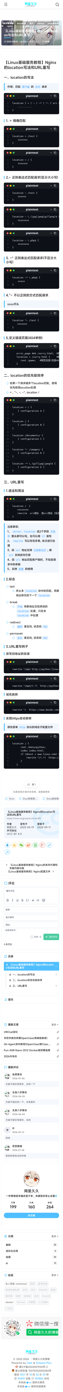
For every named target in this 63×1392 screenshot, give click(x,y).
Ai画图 (31, 1302)
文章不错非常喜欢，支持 (18, 1120)
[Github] (24, 1224)
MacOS (46, 1296)
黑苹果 (9, 1296)
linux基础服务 (54, 798)
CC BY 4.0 (15, 834)
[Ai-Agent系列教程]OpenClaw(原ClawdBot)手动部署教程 (27, 1044)
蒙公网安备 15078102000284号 (33, 1370)
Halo (29, 1362)
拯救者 (27, 1296)
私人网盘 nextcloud (16, 1283)
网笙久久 (12, 827)
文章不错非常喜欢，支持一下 (20, 1084)
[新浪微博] (28, 845)
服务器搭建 (8, 23)
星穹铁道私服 (12, 1289)
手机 (25, 1289)
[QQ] (7, 845)
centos (40, 23)
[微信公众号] (31, 1328)
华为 (33, 1289)
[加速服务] (27, 1386)
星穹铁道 (42, 1283)
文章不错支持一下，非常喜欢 (20, 1102)
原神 (32, 1283)
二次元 (9, 1308)
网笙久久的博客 (41, 1359)
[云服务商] (29, 1382)
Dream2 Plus (43, 1362)
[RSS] (52, 1224)
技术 (36, 1296)
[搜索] (57, 4)
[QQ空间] (14, 845)
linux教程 (21, 23)
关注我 (31, 1215)
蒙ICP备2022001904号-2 (33, 1367)
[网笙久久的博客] (31, 4)
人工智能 (43, 1302)
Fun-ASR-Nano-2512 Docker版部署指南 (27, 1050)
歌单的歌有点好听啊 (16, 1155)
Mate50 (43, 1289)
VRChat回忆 (11, 1032)
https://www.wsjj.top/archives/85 (24, 818)
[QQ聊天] (11, 1224)
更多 (53, 1024)
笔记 (32, 23)
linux (11, 798)
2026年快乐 (10, 1056)
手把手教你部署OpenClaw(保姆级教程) (25, 1038)
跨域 (53, 1289)
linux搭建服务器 (31, 798)
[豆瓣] (35, 845)
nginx (10, 26)
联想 (18, 1296)
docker (9, 1302)
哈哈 (8, 1137)
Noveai (21, 1302)
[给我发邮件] (38, 1224)
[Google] (42, 845)
